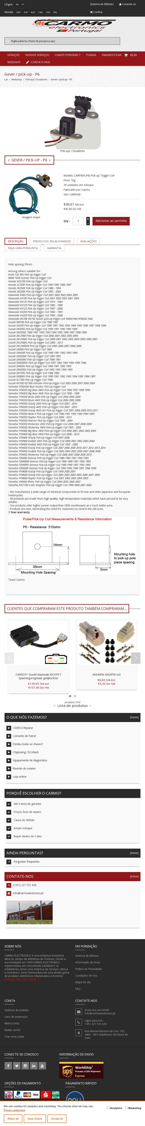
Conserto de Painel (24, 736)
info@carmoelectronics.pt (28, 893)
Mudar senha (12, 1030)
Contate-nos (40, 62)
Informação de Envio (87, 962)
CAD (40, 12)
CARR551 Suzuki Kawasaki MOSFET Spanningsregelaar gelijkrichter (38, 676)
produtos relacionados (52, 241)
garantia (54, 248)
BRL (55, 12)
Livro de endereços (16, 1016)
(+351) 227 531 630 (24, 885)
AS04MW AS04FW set (106, 674)
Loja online (19, 776)
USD (48, 12)
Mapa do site (83, 982)
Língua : (9, 4)
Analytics (116, 1108)
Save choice (35, 1118)
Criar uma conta (14, 1036)
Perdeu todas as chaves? (28, 744)
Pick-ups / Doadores (36, 79)
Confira (97, 12)
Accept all (57, 1118)
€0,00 (133, 55)
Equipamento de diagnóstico (30, 760)
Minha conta (12, 1023)
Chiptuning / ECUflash (26, 752)
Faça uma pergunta (23, 248)
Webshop (13, 62)
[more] (134, 717)
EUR (26, 12)
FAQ (77, 989)
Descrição (15, 241)
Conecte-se (129, 4)
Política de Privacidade (88, 969)
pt (23, 4)
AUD (33, 12)
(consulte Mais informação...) (22, 979)
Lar (6, 79)
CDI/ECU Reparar (23, 728)
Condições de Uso (86, 975)
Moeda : (9, 12)
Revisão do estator (24, 768)
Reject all (13, 1118)
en (17, 4)
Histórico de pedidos (17, 1010)
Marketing (134, 1108)
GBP (18, 12)
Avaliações (88, 241)
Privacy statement (14, 1110)
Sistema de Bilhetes (87, 955)
